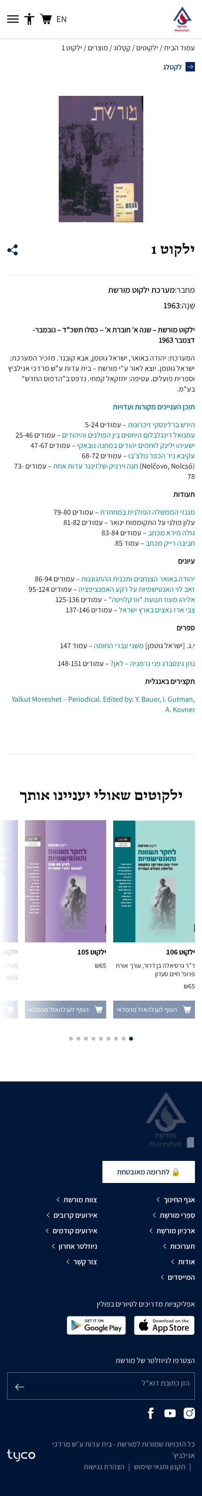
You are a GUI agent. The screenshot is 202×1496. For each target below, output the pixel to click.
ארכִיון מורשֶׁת (175, 1231)
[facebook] (150, 1413)
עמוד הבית (179, 48)
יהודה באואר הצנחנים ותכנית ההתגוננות (138, 579)
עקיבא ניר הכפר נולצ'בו (161, 456)
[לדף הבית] (182, 19)
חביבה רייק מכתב (170, 543)
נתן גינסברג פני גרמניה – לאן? (152, 663)
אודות (186, 1262)
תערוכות (182, 1246)
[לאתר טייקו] (21, 1456)
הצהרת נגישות (104, 1467)
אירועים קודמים (75, 1231)
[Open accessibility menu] (29, 19)
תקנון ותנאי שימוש (160, 1467)
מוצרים (98, 48)
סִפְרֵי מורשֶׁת (177, 1215)
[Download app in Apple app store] (164, 1325)
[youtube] (170, 1413)
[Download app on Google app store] (96, 1325)
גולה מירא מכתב (171, 533)
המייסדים (181, 1277)
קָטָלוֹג (122, 48)
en (61, 18)
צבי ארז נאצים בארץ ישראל (157, 610)
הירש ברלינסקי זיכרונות (161, 425)
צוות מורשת (80, 1200)
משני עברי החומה (119, 645)
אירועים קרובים (75, 1215)
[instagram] (189, 1413)
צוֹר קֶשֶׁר (85, 1262)
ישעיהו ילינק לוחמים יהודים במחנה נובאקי (136, 445)
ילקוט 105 (92, 952)
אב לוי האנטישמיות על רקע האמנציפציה (135, 589)
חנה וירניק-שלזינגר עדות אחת (95, 466)
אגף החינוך (179, 1200)
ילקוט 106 (180, 952)
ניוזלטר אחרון (78, 1246)
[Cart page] (46, 19)
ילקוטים (147, 48)
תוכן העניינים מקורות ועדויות (154, 407)
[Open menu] (13, 19)
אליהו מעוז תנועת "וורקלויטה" (152, 599)
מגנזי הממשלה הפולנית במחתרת (147, 512)
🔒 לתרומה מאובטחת (148, 1172)
